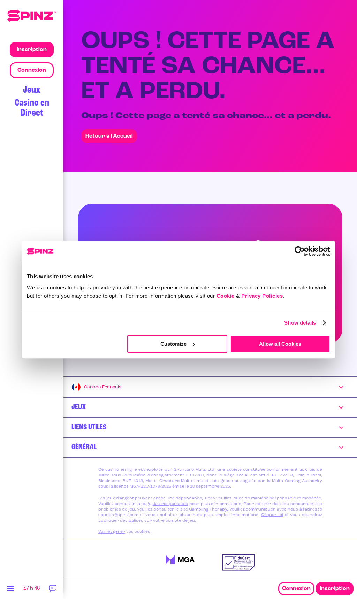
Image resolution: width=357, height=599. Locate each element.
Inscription (335, 588)
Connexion (296, 588)
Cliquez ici (272, 515)
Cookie (226, 296)
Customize (173, 344)
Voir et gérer (111, 532)
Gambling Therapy (208, 509)
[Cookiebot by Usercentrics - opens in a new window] (299, 251)
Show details (300, 323)
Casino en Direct (32, 108)
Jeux (31, 90)
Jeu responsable (170, 504)
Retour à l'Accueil (109, 136)
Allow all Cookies (280, 344)
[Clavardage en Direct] (53, 590)
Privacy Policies (262, 296)
